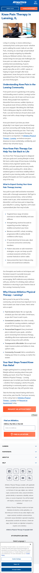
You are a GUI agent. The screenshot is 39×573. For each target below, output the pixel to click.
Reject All (16, 564)
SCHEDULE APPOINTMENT (29, 8)
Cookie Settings (16, 559)
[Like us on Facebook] (9, 471)
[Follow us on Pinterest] (9, 478)
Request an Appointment (19, 409)
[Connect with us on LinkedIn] (29, 471)
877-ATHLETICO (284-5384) (19, 536)
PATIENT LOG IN (10, 8)
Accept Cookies (16, 569)
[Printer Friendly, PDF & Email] (34, 415)
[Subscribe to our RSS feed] (29, 478)
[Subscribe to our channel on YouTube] (22, 478)
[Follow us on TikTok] (16, 478)
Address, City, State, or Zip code (13, 424)
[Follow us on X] (16, 471)
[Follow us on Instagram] (22, 471)
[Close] (30, 544)
